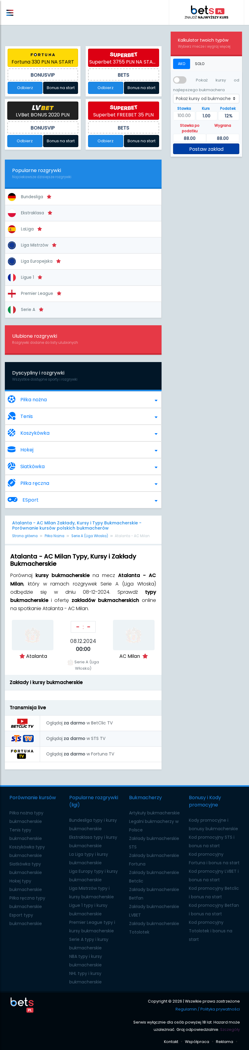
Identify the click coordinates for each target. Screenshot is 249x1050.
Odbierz (25, 88)
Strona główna (25, 536)
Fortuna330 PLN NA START (43, 61)
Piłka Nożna (54, 536)
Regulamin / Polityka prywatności (208, 1009)
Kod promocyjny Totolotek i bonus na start (210, 930)
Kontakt (171, 1041)
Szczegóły (230, 1029)
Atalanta (36, 656)
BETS (123, 74)
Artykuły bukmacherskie (154, 813)
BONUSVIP (43, 74)
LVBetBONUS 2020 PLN (43, 114)
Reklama (224, 1041)
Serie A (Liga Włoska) (89, 536)
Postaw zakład (206, 149)
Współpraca (197, 1041)
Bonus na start (61, 88)
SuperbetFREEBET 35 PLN (123, 114)
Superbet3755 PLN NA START (124, 61)
